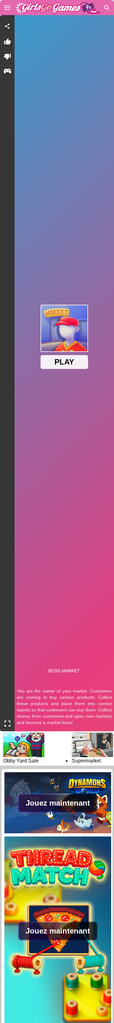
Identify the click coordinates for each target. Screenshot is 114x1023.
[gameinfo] (7, 72)
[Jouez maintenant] (57, 833)
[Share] (7, 26)
